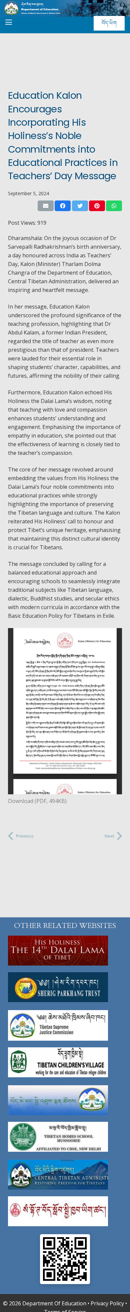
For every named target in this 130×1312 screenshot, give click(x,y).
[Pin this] (97, 205)
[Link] (65, 951)
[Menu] (8, 22)
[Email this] (46, 205)
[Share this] (63, 205)
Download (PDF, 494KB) (37, 801)
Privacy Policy (107, 1303)
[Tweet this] (80, 205)
